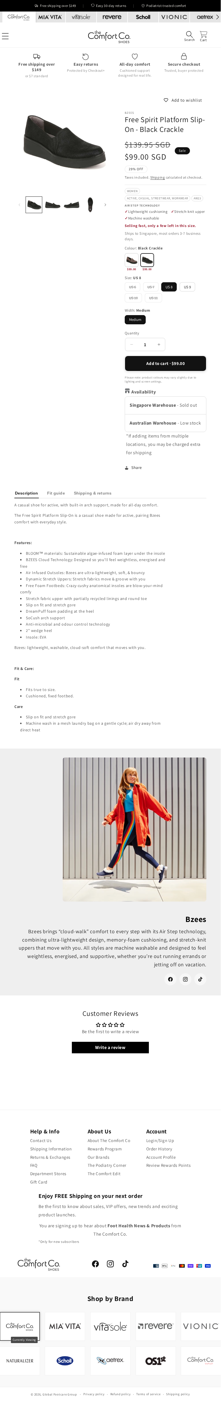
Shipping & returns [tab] (93, 493)
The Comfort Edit (104, 1173)
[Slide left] (19, 205)
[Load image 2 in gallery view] (53, 205)
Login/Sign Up (160, 1140)
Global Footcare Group (60, 1394)
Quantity (132, 333)
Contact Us (41, 1140)
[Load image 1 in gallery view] (34, 205)
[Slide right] (105, 205)
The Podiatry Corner (107, 1165)
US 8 (169, 287)
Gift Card (38, 1182)
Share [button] (136, 467)
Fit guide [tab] (56, 493)
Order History (159, 1149)
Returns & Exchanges (50, 1157)
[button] (189, 36)
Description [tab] (26, 493)
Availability (143, 392)
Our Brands (98, 1157)
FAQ (34, 1165)
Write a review (110, 1047)
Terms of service (148, 1394)
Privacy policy (94, 1394)
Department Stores (48, 1173)
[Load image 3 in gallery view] (72, 205)
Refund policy (120, 1394)
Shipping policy (178, 1394)
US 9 (187, 287)
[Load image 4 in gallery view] (90, 205)
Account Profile (161, 1157)
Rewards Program (105, 1149)
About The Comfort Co (109, 1140)
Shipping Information (51, 1149)
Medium (135, 319)
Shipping (157, 177)
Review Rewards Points (168, 1165)
